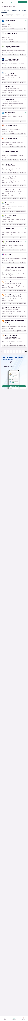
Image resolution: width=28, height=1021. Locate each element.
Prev (2, 351)
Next (26, 351)
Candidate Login (22, 2)
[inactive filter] (2, 16)
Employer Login (13, 2)
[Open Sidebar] (2, 2)
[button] (14, 372)
